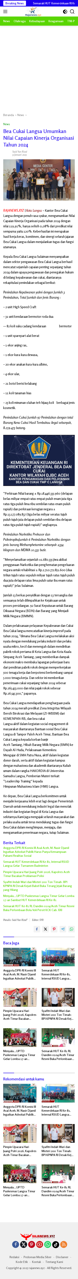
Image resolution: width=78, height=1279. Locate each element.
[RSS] (63, 1245)
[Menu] (6, 11)
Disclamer (62, 1257)
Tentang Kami (54, 1262)
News (6, 124)
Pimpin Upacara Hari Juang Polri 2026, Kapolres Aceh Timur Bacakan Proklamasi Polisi (36, 874)
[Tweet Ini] (45, 929)
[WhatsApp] (47, 1245)
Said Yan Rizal (19, 151)
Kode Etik (22, 1262)
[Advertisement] (39, 67)
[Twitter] (23, 1245)
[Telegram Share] (63, 929)
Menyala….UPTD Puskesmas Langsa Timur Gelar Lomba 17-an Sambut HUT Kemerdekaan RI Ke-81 (38, 897)
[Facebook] (15, 1245)
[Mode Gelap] (65, 11)
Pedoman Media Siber (38, 1257)
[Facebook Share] (37, 929)
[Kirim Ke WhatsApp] (71, 929)
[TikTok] (55, 1244)
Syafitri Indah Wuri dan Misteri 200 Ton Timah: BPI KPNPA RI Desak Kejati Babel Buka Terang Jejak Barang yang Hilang (37, 885)
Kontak (36, 1262)
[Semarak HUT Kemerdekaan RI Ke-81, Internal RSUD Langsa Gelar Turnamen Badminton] (58, 957)
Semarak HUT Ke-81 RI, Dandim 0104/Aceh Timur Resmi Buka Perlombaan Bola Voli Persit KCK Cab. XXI (38, 908)
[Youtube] (39, 1245)
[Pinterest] (31, 1245)
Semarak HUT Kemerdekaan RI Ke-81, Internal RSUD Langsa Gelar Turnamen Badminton (36, 863)
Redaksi (14, 1257)
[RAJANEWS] (27, 11)
